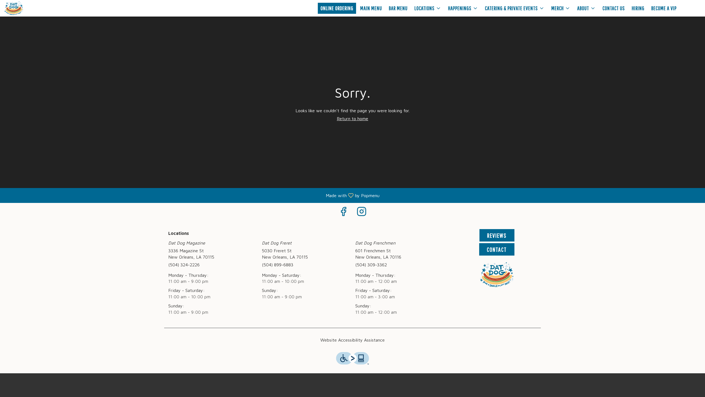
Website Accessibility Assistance (352, 339)
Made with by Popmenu (191, 195)
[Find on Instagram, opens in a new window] (362, 213)
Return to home (352, 118)
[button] (428, 8)
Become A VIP (664, 8)
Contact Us (614, 8)
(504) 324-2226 (184, 264)
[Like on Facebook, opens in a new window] (343, 213)
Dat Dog (497, 274)
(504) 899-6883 (277, 264)
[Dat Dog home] (29, 8)
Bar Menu (398, 8)
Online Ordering (337, 8)
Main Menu (371, 8)
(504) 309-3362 (371, 264)
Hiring (638, 8)
